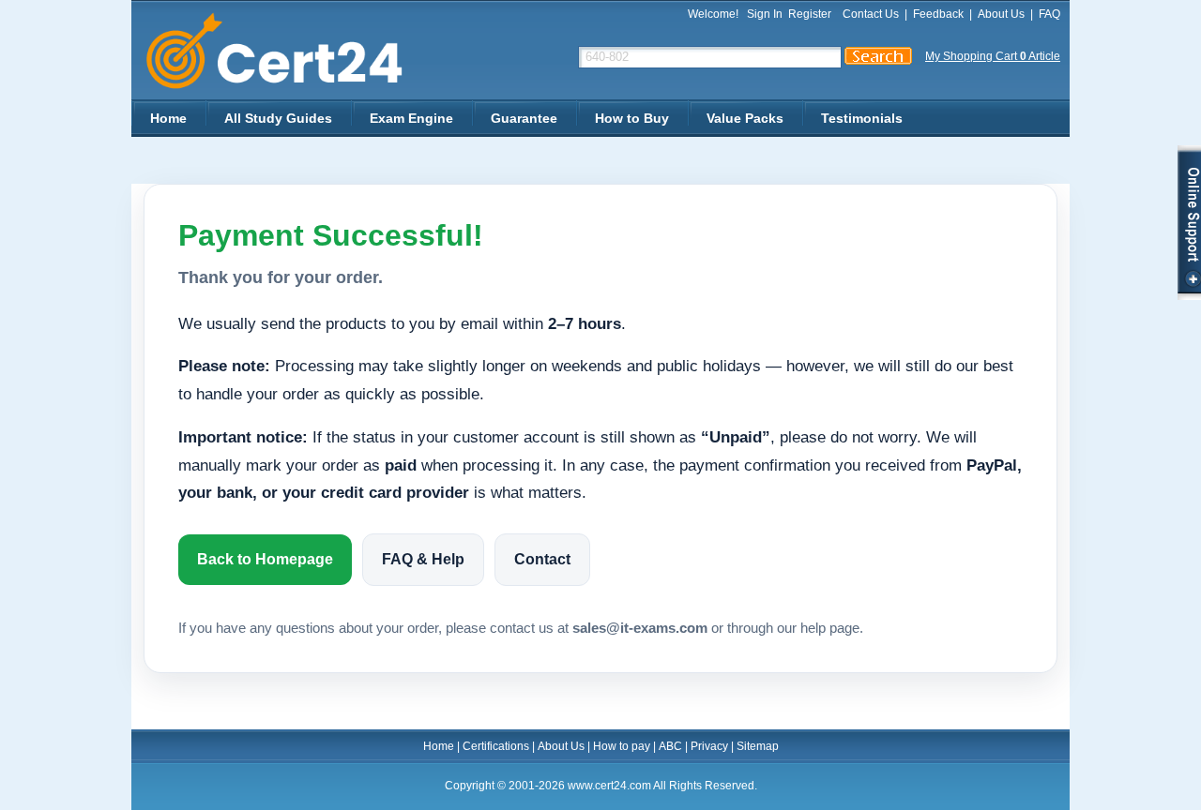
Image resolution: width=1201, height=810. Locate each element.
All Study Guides (278, 118)
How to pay (621, 746)
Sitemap (758, 746)
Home (168, 118)
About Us (1001, 14)
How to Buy (632, 118)
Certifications (496, 746)
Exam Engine (411, 118)
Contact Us (871, 14)
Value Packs (745, 118)
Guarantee (524, 118)
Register (809, 14)
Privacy (709, 746)
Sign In (765, 14)
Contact (542, 559)
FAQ (1049, 14)
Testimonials (862, 118)
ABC (670, 746)
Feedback (938, 14)
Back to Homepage (265, 559)
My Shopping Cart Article (992, 56)
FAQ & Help (423, 559)
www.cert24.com (290, 51)
